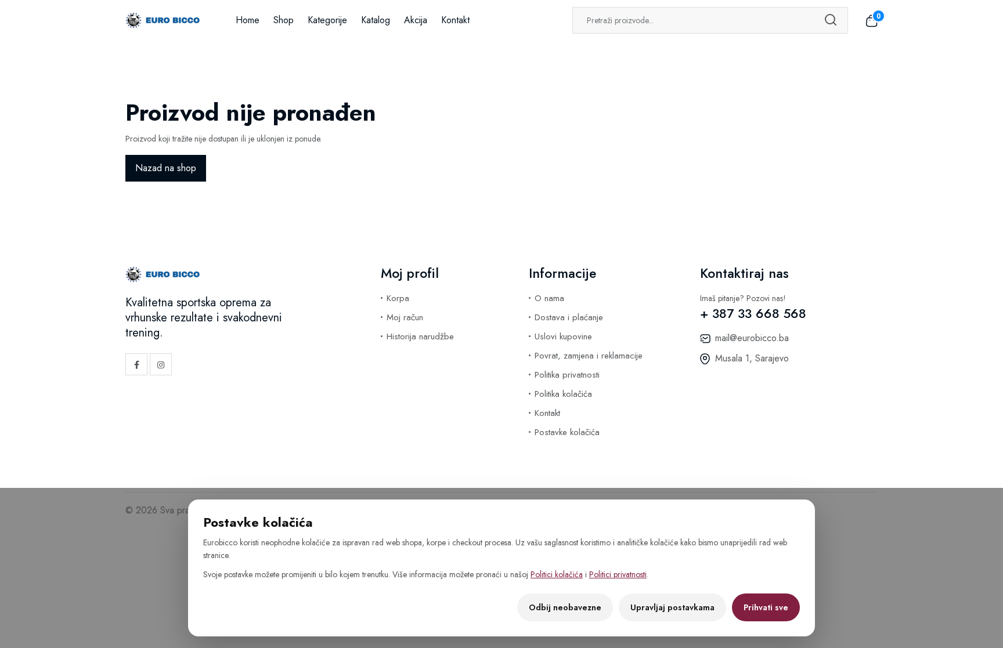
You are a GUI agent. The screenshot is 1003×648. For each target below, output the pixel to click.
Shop (283, 20)
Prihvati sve (766, 607)
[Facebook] (136, 364)
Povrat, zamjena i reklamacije (589, 355)
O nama (549, 298)
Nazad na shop (165, 168)
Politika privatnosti (567, 374)
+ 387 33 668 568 (753, 313)
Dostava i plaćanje (569, 317)
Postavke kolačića (567, 432)
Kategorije (327, 20)
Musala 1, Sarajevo (752, 358)
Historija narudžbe (420, 336)
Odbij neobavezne (565, 607)
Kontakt (455, 20)
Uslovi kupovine (563, 336)
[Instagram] (161, 364)
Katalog (375, 20)
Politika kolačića (563, 394)
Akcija (415, 20)
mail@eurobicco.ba (752, 338)
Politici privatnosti (618, 574)
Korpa (398, 298)
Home (247, 20)
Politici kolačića (557, 574)
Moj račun (405, 317)
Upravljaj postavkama (672, 607)
